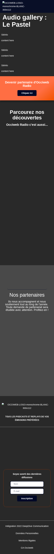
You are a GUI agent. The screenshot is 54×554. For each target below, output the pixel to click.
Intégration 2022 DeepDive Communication (27, 526)
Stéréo (4, 34)
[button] (50, 6)
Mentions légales (27, 540)
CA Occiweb (27, 548)
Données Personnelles (27, 533)
